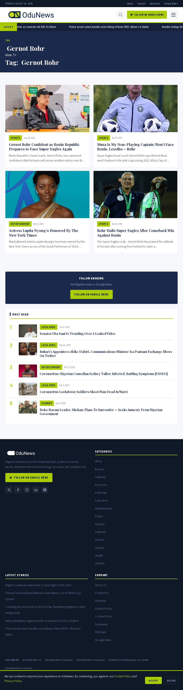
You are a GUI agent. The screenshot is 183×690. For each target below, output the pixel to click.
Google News (171, 3)
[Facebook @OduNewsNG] (17, 489)
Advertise (155, 3)
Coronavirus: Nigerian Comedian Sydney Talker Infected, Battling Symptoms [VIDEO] (104, 374)
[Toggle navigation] (173, 14)
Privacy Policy (103, 608)
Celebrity (100, 477)
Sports (15, 137)
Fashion (100, 524)
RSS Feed (100, 632)
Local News (49, 327)
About (130, 3)
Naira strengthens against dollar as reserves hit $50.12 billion (42, 621)
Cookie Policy (103, 616)
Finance (99, 540)
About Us (100, 585)
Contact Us (101, 593)
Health (99, 555)
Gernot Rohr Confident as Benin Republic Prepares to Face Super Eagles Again (44, 147)
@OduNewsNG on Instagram (90, 659)
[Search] (120, 14)
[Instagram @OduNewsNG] (26, 489)
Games (99, 548)
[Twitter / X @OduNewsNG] (8, 489)
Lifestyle (99, 563)
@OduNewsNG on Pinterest (18, 668)
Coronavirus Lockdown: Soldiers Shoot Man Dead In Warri (84, 392)
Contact (141, 3)
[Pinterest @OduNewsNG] (44, 489)
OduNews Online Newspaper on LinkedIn (128, 659)
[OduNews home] (46, 453)
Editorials (101, 493)
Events (99, 516)
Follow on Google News (149, 14)
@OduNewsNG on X (31, 659)
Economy (47, 403)
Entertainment (20, 223)
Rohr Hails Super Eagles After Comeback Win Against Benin (135, 233)
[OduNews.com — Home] (31, 14)
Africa (98, 461)
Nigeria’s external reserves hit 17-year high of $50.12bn (38, 585)
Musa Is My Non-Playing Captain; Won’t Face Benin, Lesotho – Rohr (135, 147)
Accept (153, 680)
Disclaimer (101, 624)
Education (101, 500)
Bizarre (99, 469)
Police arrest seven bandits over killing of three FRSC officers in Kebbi (92, 26)
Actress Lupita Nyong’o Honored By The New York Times (43, 233)
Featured (100, 532)
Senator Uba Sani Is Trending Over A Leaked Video (77, 334)
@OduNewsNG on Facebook (59, 659)
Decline (171, 680)
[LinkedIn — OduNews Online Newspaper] (35, 489)
